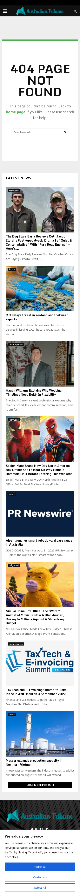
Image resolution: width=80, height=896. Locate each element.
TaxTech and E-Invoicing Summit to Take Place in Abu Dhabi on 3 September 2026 (36, 691)
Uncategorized (16, 344)
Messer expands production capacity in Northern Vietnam (34, 762)
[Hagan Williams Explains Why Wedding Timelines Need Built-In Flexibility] (40, 364)
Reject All (40, 887)
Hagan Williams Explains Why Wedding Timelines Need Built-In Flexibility (34, 392)
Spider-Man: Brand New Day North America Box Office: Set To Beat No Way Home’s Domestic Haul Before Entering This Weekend (39, 469)
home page (15, 112)
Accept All (40, 867)
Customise (40, 877)
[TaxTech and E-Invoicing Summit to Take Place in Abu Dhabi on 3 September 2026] (40, 663)
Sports (12, 269)
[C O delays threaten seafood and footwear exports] (40, 288)
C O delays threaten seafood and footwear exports (37, 317)
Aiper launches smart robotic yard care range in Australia (39, 542)
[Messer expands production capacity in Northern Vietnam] (40, 734)
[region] (40, 863)
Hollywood (14, 190)
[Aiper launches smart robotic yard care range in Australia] (40, 514)
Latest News (18, 178)
